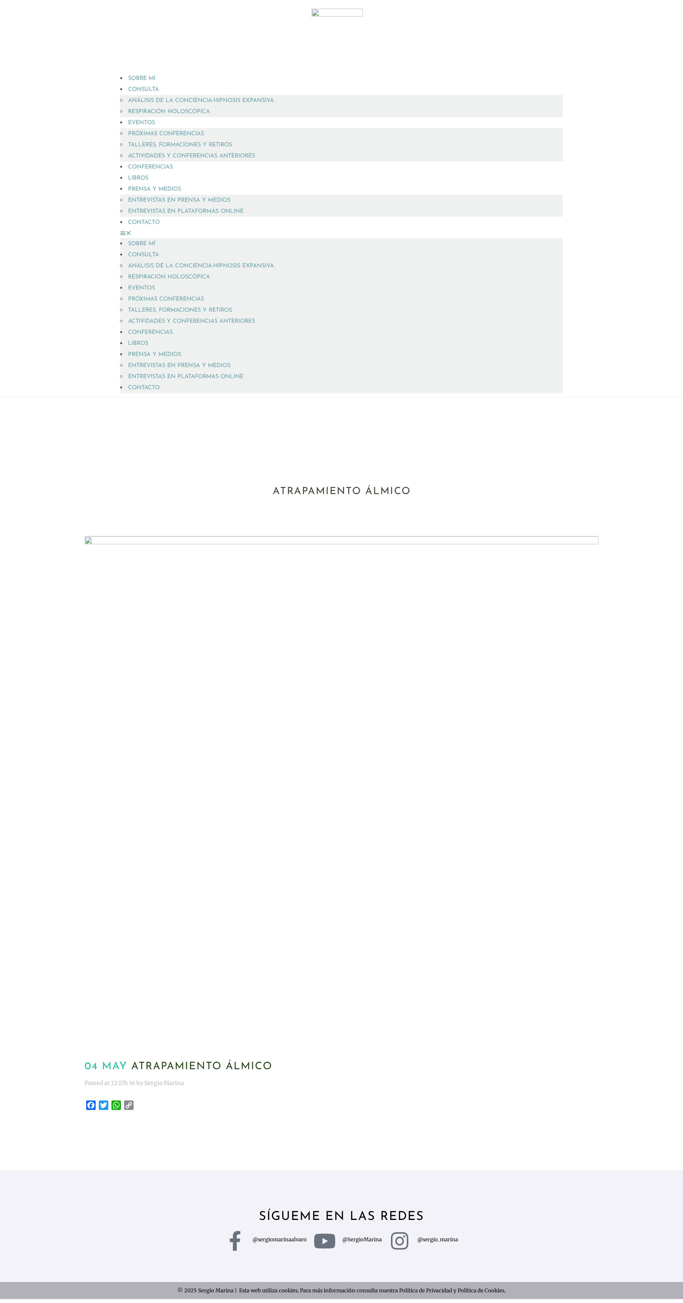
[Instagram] (399, 1241)
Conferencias (150, 167)
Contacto (144, 222)
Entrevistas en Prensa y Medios (179, 200)
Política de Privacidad (425, 1290)
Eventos (141, 123)
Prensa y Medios (154, 189)
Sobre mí (141, 78)
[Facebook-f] (235, 1241)
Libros (138, 178)
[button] (341, 233)
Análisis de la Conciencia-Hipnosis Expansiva (201, 101)
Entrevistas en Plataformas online (185, 211)
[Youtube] (324, 1241)
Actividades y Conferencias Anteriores (191, 156)
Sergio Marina (164, 1083)
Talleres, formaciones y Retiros (180, 145)
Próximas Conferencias (166, 134)
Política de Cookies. (482, 1290)
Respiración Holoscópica (169, 112)
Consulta (143, 90)
